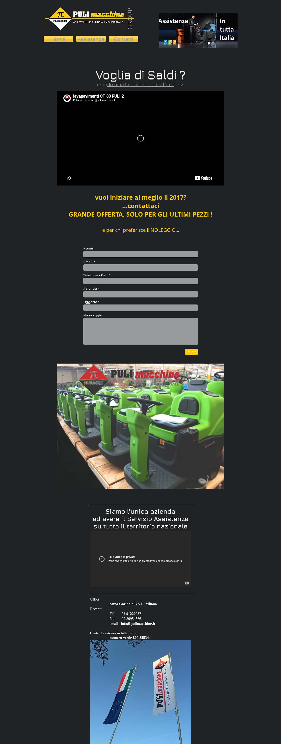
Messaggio (92, 315)
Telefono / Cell (95, 275)
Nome (88, 248)
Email (88, 261)
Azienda (90, 288)
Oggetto (90, 301)
